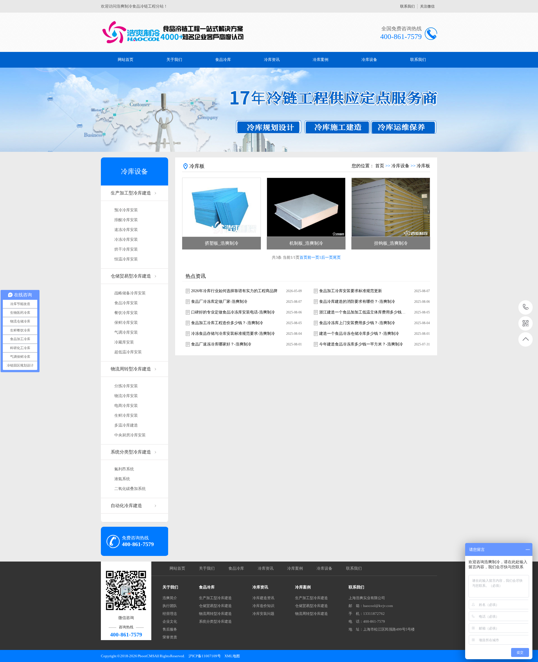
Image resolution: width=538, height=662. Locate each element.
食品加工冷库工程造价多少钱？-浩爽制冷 (227, 323)
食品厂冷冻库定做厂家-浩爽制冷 (219, 301)
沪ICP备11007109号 (205, 656)
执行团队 (170, 606)
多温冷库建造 (126, 425)
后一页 (327, 257)
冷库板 (423, 165)
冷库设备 (369, 60)
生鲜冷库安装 (126, 415)
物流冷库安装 (126, 396)
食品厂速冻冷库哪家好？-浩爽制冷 (221, 344)
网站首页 (125, 60)
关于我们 (174, 60)
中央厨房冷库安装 (130, 435)
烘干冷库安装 (126, 249)
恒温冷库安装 (126, 259)
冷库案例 (320, 60)
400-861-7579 (525, 307)
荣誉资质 (170, 637)
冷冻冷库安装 (126, 239)
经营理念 (170, 613)
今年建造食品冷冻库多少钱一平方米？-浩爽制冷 (361, 344)
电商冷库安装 (126, 406)
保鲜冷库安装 (126, 322)
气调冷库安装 (126, 332)
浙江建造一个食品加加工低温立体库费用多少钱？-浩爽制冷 (362, 312)
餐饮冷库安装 (126, 313)
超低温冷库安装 (128, 352)
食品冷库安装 (126, 303)
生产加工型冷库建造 (131, 193)
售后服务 (170, 629)
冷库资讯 (272, 60)
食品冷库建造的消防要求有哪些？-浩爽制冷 (357, 301)
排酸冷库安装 (126, 220)
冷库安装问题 (263, 613)
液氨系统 (122, 479)
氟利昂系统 (124, 469)
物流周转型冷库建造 (131, 368)
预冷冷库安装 (126, 210)
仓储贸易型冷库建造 (131, 276)
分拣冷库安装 (126, 386)
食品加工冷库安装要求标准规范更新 (350, 291)
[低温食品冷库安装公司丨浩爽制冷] (173, 32)
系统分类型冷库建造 (131, 452)
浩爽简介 (170, 598)
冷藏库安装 (124, 342)
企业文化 (170, 621)
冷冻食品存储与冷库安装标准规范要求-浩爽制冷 (233, 333)
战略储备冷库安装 (130, 293)
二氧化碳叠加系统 (130, 489)
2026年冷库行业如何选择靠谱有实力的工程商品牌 (234, 291)
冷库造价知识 (263, 606)
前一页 (313, 257)
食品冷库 (223, 60)
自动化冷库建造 (126, 505)
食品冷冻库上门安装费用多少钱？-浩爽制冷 (357, 323)
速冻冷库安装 (126, 230)
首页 (379, 165)
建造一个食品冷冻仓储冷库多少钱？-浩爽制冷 (359, 333)
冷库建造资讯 (263, 598)
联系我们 (407, 6)
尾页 (337, 257)
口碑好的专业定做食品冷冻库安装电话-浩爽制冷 (233, 312)
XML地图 (232, 656)
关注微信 (427, 6)
